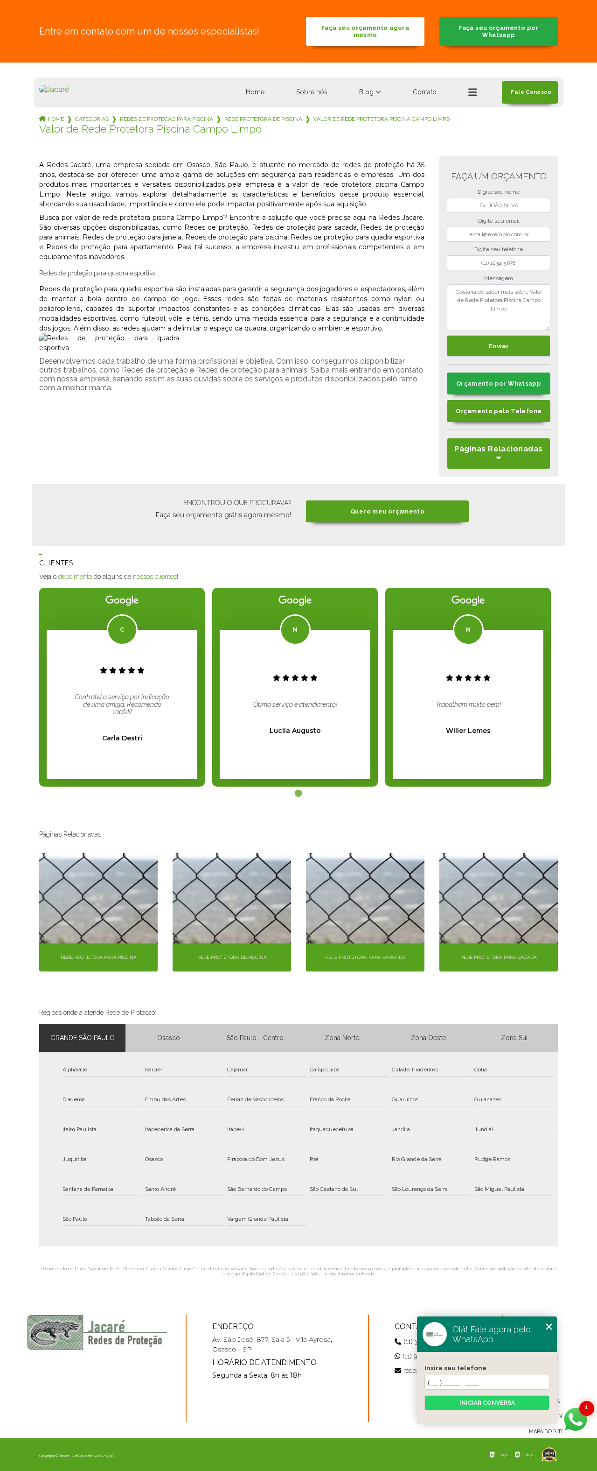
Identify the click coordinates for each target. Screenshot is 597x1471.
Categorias (92, 119)
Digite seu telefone (498, 249)
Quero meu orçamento (387, 511)
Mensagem (498, 278)
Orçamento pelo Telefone (499, 411)
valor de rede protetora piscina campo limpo (381, 119)
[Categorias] (472, 92)
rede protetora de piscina (263, 119)
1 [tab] (298, 793)
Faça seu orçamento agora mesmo (365, 31)
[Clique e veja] (97, 1332)
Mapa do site (546, 1432)
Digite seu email (499, 221)
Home (255, 92)
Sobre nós (311, 92)
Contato (425, 92)
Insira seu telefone (455, 1368)
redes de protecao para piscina (166, 119)
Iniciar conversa (487, 1403)
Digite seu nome (499, 192)
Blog (366, 92)
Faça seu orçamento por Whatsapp (498, 31)
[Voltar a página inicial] (54, 89)
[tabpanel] (122, 687)
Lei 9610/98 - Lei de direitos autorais (333, 1273)
